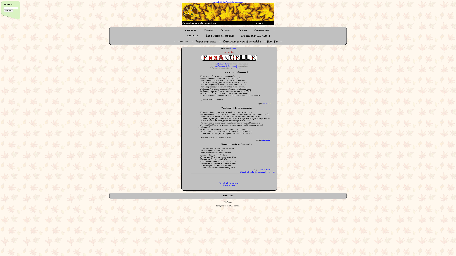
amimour (266, 104)
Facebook (239, 68)
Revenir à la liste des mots (229, 183)
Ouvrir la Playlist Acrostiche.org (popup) (228, 2)
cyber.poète (265, 140)
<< (222, 52)
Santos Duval (265, 170)
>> (236, 52)
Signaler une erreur (229, 185)
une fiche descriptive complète (226, 66)
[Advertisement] (190, 105)
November (233, 48)
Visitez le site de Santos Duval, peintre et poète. (257, 172)
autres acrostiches (223, 64)
